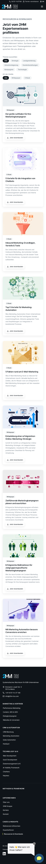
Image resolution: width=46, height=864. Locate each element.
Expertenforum (8, 830)
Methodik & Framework (13, 789)
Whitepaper (16, 78)
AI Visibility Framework (11, 768)
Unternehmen (9, 798)
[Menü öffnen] (42, 6)
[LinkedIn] (4, 853)
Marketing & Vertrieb (13, 704)
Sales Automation (9, 740)
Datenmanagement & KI (12, 764)
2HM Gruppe (7, 806)
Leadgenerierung (29, 61)
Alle (5, 61)
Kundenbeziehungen (30, 65)
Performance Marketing (11, 708)
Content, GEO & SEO (10, 712)
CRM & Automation (11, 727)
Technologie (22, 69)
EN (43, 1)
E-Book (27, 78)
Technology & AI (10, 751)
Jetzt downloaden (16, 138)
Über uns (6, 802)
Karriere (6, 810)
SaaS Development (10, 760)
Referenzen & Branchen (11, 826)
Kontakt (6, 814)
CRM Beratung (8, 732)
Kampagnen (8, 69)
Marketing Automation (11, 736)
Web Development (9, 756)
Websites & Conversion (11, 720)
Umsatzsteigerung (11, 65)
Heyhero (6, 775)
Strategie (15, 61)
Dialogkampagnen (10, 716)
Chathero (6, 772)
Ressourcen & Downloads (13, 834)
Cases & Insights (10, 822)
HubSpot (6, 744)
